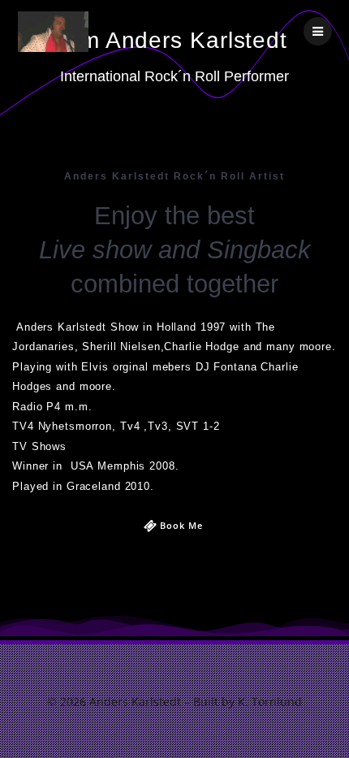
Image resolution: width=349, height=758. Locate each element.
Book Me (181, 525)
